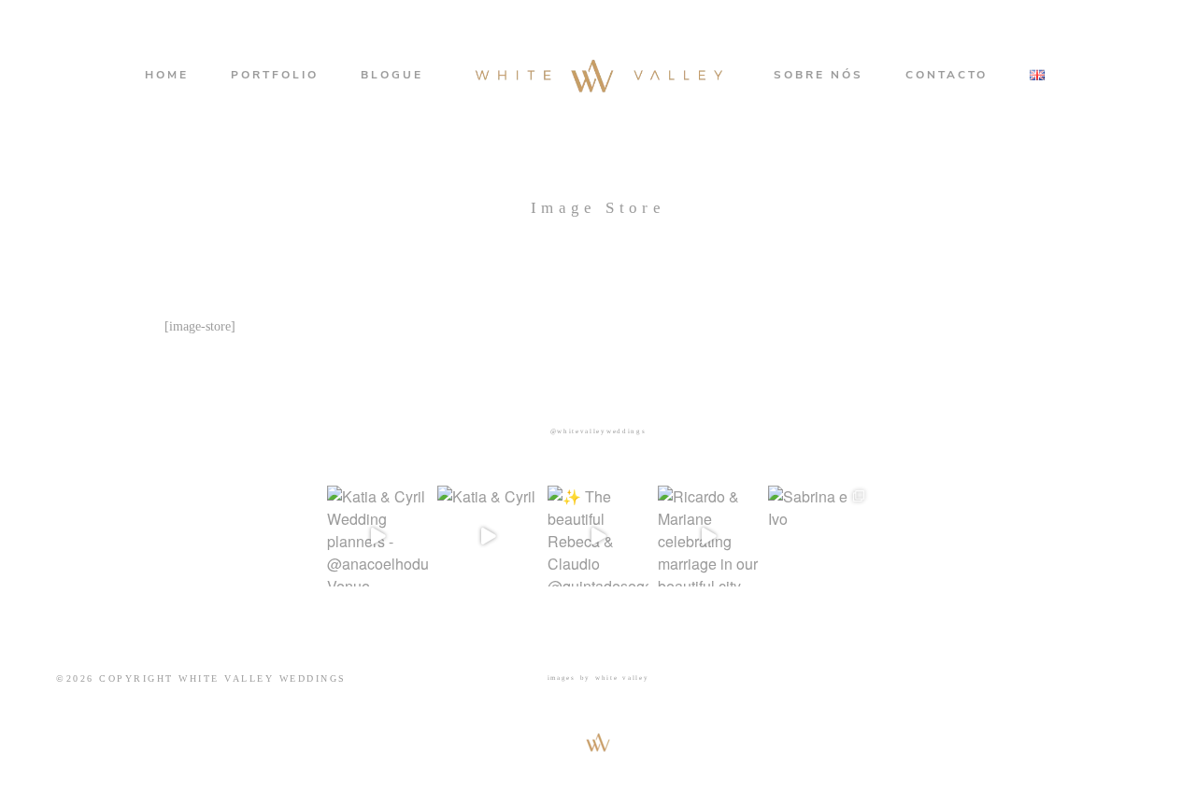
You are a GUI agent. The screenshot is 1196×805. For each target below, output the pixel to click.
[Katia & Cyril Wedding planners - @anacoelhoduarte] (377, 536)
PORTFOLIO (275, 74)
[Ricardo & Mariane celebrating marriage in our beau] (708, 536)
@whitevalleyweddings (598, 431)
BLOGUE (392, 74)
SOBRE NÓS (818, 74)
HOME (167, 74)
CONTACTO (946, 74)
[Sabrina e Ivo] (818, 536)
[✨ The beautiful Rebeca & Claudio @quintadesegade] (598, 536)
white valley (622, 678)
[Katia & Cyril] (487, 536)
